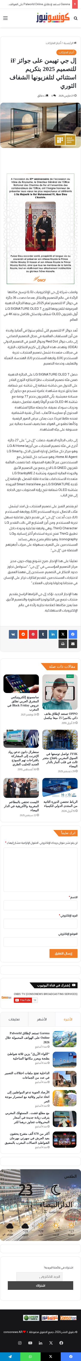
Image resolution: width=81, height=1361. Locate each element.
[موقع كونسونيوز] (53, 18)
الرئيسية (69, 43)
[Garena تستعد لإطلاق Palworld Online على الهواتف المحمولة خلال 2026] (64, 1039)
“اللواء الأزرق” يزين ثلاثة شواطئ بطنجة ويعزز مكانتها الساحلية (35, 4)
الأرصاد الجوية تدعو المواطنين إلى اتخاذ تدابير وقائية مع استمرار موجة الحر (27, 1097)
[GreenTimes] (31, 1320)
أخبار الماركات (53, 43)
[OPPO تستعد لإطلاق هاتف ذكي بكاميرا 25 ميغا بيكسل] (60, 692)
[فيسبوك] (72, 634)
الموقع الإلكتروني (68, 933)
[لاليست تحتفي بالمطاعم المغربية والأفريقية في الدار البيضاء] (21, 788)
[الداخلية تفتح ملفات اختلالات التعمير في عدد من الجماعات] (64, 1079)
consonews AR (12, 1332)
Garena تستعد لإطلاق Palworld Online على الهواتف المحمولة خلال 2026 (27, 1038)
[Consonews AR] (50, 1319)
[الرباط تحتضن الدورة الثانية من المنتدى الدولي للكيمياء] (60, 788)
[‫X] (63, 634)
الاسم (73, 897)
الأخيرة (68, 1019)
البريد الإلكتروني (68, 915)
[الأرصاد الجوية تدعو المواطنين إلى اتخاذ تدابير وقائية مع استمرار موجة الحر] (64, 1098)
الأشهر (42, 1019)
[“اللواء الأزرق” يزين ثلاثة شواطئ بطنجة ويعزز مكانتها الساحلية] (64, 1060)
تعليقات (14, 1019)
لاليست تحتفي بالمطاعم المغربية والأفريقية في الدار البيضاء (21, 806)
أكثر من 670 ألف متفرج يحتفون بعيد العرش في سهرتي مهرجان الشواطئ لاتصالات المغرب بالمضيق (27, 1138)
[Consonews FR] (68, 1319)
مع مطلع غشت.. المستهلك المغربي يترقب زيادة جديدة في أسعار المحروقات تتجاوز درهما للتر (27, 1117)
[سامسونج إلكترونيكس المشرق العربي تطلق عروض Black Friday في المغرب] (21, 683)
